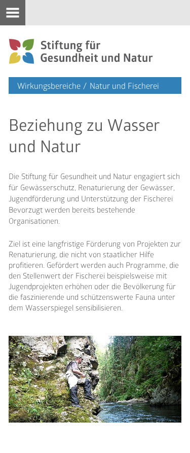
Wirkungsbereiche (49, 85)
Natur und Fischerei (124, 85)
